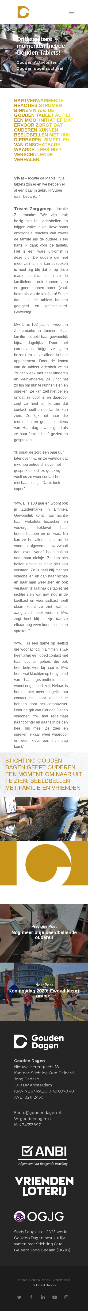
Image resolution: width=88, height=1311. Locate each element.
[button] (71, 12)
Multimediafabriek (44, 1285)
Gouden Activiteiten (36, 62)
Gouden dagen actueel (39, 68)
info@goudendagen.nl (39, 1112)
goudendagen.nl (36, 1119)
